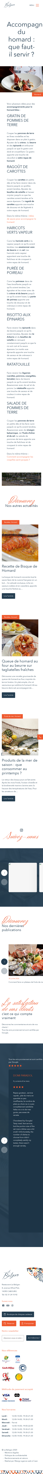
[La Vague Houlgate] (21, 480)
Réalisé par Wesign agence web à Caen (21, 1461)
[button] (4, 873)
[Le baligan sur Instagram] (12, 1305)
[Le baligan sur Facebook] (3, 1305)
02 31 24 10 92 (11, 1294)
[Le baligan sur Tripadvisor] (8, 1305)
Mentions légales (12, 1452)
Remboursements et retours (16, 1458)
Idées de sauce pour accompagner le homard (21, 218)
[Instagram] (26, 877)
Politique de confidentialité (16, 1455)
